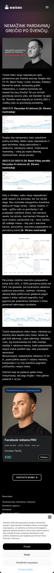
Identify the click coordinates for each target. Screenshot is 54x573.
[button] (49, 517)
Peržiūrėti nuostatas (27, 562)
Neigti (27, 554)
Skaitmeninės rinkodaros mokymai (18, 502)
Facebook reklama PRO (20, 440)
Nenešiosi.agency (11, 506)
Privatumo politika (25, 569)
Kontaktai (6, 509)
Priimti (27, 546)
